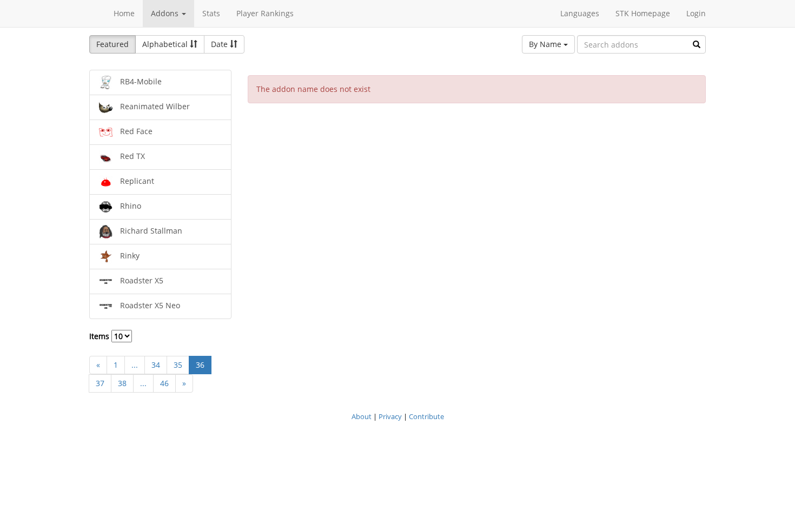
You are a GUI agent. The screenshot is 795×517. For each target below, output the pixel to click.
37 (100, 383)
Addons (166, 13)
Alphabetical (166, 44)
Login (696, 13)
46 (164, 383)
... (134, 365)
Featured (112, 44)
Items (100, 336)
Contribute (426, 416)
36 (200, 365)
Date (220, 44)
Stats (211, 13)
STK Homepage (642, 13)
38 (122, 383)
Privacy (390, 416)
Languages (579, 13)
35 (178, 365)
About (362, 416)
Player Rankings (265, 13)
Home (124, 13)
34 (155, 365)
